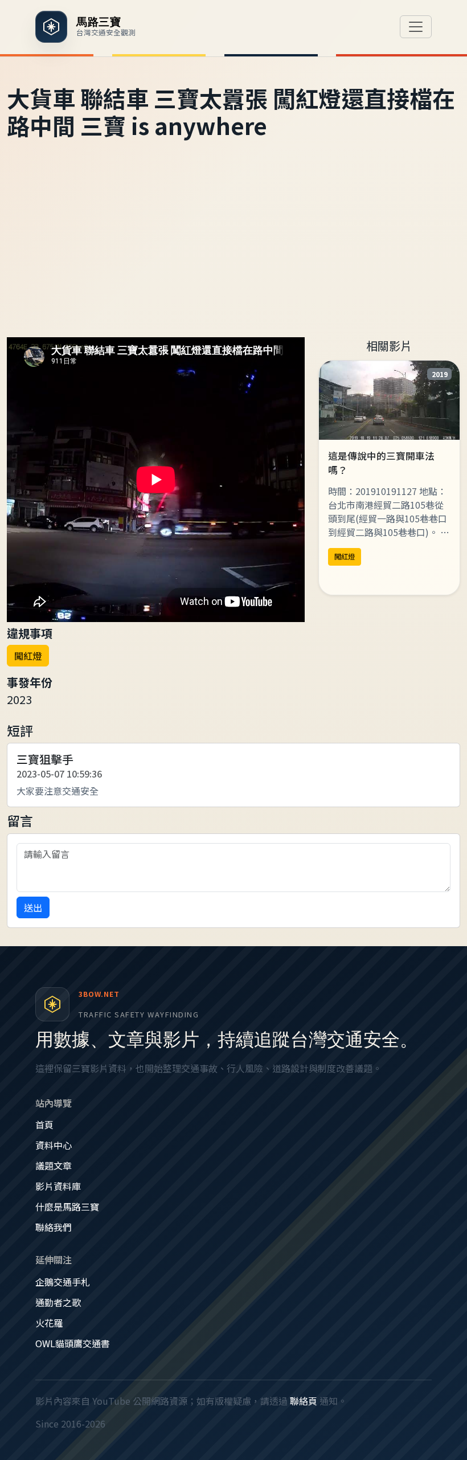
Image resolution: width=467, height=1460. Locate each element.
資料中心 (53, 1145)
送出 (33, 907)
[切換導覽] (416, 26)
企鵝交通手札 (62, 1282)
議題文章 (53, 1165)
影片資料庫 (58, 1186)
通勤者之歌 (58, 1302)
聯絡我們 (53, 1227)
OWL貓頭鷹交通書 (72, 1343)
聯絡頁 (303, 1401)
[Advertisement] (233, 252)
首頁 (44, 1124)
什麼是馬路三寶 (67, 1206)
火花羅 (49, 1323)
